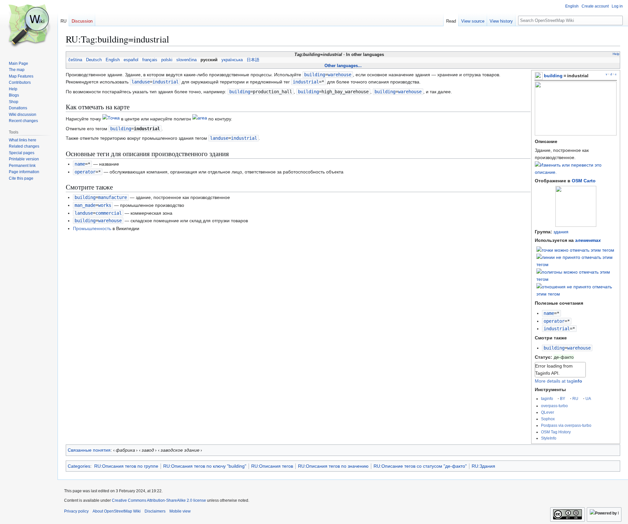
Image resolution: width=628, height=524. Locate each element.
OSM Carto (584, 180)
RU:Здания (483, 466)
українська (232, 60)
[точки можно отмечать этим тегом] (575, 249)
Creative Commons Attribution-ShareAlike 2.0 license (159, 500)
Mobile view (180, 511)
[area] (199, 118)
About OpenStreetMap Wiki (117, 511)
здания (560, 231)
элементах (588, 240)
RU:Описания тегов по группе (126, 466)
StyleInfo (548, 438)
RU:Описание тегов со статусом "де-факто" (420, 466)
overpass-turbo (554, 406)
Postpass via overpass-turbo (566, 425)
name (549, 313)
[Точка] (111, 118)
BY (562, 398)
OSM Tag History (556, 432)
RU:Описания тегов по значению (333, 466)
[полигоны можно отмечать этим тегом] (576, 275)
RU (575, 398)
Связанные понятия (89, 450)
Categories (79, 466)
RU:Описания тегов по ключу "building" (204, 466)
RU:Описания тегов (272, 466)
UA (588, 398)
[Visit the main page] (29, 26)
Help (616, 54)
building (553, 75)
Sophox (548, 419)
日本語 (253, 60)
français (150, 60)
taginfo (547, 398)
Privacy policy (76, 511)
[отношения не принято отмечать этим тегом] (576, 290)
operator (554, 321)
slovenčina (186, 60)
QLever (547, 412)
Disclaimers (155, 511)
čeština (75, 60)
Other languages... (343, 65)
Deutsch (94, 60)
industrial (557, 328)
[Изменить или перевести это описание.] (576, 172)
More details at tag (558, 381)
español (131, 60)
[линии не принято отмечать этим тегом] (576, 260)
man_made (85, 205)
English (112, 60)
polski (167, 60)
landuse (140, 81)
